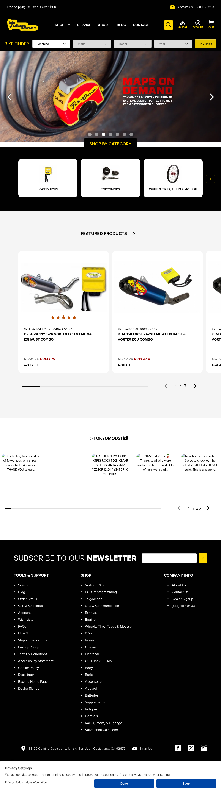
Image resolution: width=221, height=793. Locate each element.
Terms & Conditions (32, 654)
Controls (91, 716)
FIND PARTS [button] (206, 44)
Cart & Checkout (30, 605)
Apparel (91, 688)
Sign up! (203, 558)
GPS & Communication (102, 605)
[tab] (31, 386)
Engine (90, 619)
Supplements (95, 702)
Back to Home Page (33, 681)
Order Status (27, 598)
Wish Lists (25, 619)
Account (24, 612)
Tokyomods (93, 598)
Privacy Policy (28, 647)
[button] (134, 233)
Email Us (145, 748)
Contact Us (185, 7)
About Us (179, 585)
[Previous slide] (10, 179)
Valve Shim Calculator (101, 729)
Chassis (90, 647)
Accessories (94, 681)
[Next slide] (210, 179)
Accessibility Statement (36, 660)
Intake (89, 640)
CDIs (88, 633)
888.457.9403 (205, 7)
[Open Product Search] (168, 25)
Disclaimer (26, 674)
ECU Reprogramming (101, 591)
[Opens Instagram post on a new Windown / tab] (21, 473)
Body (89, 667)
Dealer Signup (28, 688)
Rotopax (91, 709)
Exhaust (91, 612)
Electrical (92, 654)
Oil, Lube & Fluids (98, 660)
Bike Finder (17, 43)
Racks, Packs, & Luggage (103, 722)
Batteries (91, 695)
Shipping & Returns (32, 640)
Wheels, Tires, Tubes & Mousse (108, 626)
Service (23, 585)
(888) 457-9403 (183, 605)
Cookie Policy (28, 667)
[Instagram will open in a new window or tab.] (125, 438)
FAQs (22, 626)
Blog (21, 591)
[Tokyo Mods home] (22, 24)
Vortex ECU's (94, 585)
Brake (89, 674)
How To (23, 633)
